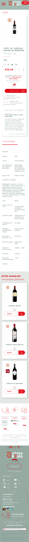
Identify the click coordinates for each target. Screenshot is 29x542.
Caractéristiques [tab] (8, 141)
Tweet (12, 64)
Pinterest (16, 64)
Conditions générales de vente (11, 502)
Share (8, 64)
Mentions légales (7, 504)
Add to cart (14, 91)
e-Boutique (14, 466)
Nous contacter (7, 496)
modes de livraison (8, 501)
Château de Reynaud (14, 383)
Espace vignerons (14, 471)
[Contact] (14, 491)
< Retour (5, 12)
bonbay (7, 534)
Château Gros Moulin (14, 344)
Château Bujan (14, 306)
